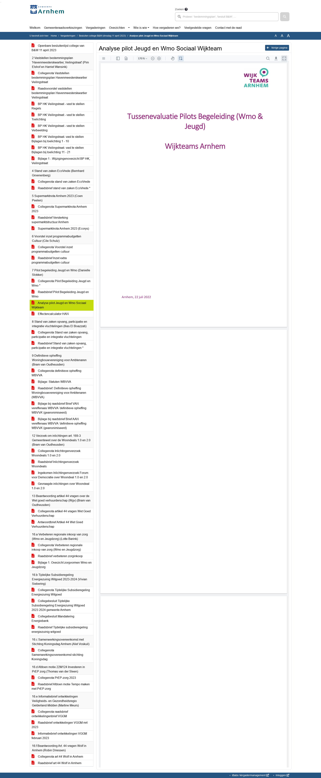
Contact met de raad (228, 27)
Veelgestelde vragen (197, 27)
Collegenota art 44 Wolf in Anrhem (60, 756)
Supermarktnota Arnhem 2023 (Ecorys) (63, 228)
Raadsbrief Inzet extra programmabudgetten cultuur (50, 260)
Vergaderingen (95, 27)
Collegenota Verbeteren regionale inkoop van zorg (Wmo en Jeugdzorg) (57, 547)
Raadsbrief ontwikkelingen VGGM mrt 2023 (59, 725)
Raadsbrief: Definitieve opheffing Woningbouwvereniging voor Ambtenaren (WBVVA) (59, 393)
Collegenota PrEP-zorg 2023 (56, 677)
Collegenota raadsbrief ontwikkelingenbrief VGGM (50, 714)
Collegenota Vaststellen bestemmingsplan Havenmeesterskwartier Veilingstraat (59, 78)
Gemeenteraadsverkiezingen (63, 27)
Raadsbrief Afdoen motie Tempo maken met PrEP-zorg (61, 686)
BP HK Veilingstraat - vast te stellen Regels (58, 106)
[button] (284, 16)
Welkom (35, 27)
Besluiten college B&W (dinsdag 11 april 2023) (102, 35)
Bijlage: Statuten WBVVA (54, 381)
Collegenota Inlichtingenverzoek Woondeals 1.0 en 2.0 (56, 453)
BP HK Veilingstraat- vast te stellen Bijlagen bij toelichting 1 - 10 (58, 139)
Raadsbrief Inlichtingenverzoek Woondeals (55, 464)
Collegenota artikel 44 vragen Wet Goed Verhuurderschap (61, 513)
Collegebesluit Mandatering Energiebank (53, 618)
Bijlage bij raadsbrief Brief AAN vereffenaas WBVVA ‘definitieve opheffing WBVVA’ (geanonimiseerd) (59, 423)
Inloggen (281, 775)
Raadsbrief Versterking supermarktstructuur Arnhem (50, 220)
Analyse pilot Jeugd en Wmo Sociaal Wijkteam (59, 305)
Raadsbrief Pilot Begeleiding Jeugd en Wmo (60, 294)
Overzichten (117, 27)
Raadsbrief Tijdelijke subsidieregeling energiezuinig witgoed (60, 629)
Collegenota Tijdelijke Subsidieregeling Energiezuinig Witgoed (61, 592)
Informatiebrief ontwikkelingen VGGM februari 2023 (59, 736)
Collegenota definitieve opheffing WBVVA (56, 373)
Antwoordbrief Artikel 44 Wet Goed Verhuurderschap (57, 524)
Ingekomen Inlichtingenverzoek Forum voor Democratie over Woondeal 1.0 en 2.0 (60, 475)
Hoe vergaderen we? (167, 27)
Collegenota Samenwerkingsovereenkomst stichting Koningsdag (57, 655)
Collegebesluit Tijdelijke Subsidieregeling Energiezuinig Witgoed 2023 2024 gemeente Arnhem (58, 605)
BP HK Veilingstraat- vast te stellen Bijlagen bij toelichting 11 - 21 (58, 150)
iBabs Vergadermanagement (248, 775)
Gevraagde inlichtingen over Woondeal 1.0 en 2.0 (60, 486)
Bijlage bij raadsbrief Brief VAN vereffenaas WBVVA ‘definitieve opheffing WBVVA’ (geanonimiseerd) (59, 408)
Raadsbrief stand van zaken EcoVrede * (63, 188)
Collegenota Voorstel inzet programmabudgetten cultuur (52, 249)
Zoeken (179, 9)
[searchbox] (227, 16)
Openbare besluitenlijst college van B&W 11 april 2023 (58, 48)
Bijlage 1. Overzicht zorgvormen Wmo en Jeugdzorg (62, 565)
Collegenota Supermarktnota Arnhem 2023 (59, 209)
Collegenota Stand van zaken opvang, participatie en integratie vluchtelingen (60, 334)
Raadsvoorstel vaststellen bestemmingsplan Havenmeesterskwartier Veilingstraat (59, 93)
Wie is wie (140, 27)
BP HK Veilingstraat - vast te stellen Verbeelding (58, 128)
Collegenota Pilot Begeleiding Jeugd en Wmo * (61, 283)
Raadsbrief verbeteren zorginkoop (60, 556)
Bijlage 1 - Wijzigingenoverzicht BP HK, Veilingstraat (61, 161)
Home (54, 35)
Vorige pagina (278, 47)
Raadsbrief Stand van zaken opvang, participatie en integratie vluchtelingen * (59, 345)
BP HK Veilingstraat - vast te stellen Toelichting (58, 117)
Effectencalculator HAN (53, 313)
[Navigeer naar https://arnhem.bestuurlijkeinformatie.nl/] (48, 14)
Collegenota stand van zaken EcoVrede (63, 181)
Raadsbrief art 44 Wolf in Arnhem (59, 763)
